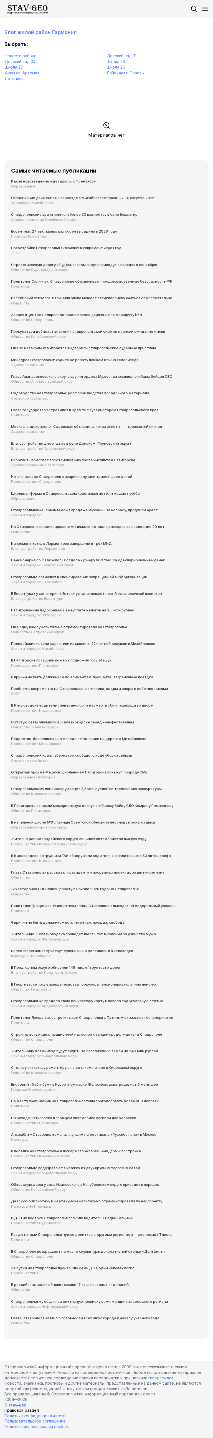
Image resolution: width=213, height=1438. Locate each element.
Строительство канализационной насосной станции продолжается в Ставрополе (86, 1034)
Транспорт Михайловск (32, 202)
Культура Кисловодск (31, 956)
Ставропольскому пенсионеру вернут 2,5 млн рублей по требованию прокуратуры (86, 788)
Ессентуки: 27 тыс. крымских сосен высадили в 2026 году (64, 231)
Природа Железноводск (33, 1089)
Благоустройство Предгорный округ (44, 972)
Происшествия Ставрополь (36, 481)
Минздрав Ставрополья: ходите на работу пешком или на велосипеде (75, 360)
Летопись (14, 78)
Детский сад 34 (20, 61)
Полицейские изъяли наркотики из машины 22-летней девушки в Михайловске (83, 643)
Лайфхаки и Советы (125, 73)
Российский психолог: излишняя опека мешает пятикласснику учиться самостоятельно (91, 298)
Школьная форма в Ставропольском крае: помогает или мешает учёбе (75, 493)
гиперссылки (160, 1378)
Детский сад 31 (121, 55)
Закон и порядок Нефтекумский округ (45, 1306)
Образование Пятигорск (33, 777)
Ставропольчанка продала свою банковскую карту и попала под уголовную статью (87, 1001)
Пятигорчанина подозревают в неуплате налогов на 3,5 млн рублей (73, 610)
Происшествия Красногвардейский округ (49, 844)
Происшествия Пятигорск (34, 665)
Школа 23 (14, 67)
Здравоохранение (27, 365)
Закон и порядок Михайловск (37, 648)
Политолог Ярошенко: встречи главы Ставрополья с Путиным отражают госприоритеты (92, 1017)
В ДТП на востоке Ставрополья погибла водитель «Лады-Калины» (72, 1218)
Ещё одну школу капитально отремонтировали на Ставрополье (69, 627)
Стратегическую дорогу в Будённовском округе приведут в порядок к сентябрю (84, 264)
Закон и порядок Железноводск (40, 939)
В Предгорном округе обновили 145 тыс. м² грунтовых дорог (66, 967)
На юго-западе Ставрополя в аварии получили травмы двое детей (71, 476)
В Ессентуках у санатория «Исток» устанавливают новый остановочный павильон (86, 593)
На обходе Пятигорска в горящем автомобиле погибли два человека (73, 1118)
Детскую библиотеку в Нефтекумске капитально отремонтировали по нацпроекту (86, 1201)
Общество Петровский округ (37, 632)
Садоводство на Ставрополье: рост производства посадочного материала (80, 393)
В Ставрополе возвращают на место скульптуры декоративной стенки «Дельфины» (88, 1251)
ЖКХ (15, 253)
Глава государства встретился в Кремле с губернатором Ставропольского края (84, 410)
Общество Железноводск (35, 727)
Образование (23, 186)
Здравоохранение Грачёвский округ (44, 219)
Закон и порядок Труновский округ (42, 565)
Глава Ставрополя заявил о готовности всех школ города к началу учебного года (85, 1318)
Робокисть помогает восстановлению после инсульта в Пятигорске (73, 460)
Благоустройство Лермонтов (38, 548)
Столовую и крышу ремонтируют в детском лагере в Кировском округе (76, 1067)
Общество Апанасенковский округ (42, 381)
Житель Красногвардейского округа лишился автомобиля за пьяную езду (78, 839)
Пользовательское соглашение (35, 1421)
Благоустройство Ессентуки (37, 598)
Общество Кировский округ (36, 793)
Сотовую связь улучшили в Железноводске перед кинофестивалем (72, 722)
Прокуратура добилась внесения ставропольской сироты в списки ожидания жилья (88, 331)
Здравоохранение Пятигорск (37, 465)
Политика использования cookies (36, 1426)
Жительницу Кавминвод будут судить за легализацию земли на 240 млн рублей (84, 1051)
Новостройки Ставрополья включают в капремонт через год (66, 248)
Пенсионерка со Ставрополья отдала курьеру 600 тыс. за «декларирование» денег (88, 560)
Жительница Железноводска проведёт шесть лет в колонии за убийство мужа (83, 934)
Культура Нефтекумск (31, 1206)
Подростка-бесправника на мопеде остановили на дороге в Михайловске (78, 738)
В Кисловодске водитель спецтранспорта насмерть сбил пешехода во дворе (82, 705)
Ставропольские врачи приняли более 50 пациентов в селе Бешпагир (74, 214)
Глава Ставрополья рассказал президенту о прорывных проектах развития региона (87, 872)
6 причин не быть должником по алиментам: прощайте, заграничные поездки (82, 677)
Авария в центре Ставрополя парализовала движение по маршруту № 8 (76, 314)
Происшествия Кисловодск (36, 710)
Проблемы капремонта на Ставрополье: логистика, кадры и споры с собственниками (89, 688)
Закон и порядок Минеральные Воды (44, 1056)
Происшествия (24, 1273)
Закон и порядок (26, 515)
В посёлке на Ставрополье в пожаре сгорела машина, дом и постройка (76, 1151)
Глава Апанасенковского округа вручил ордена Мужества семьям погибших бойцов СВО (92, 376)
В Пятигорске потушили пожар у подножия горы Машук (61, 660)
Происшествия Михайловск (36, 743)
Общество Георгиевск (31, 989)
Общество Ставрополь (32, 319)
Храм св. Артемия (22, 73)
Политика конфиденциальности (34, 1415)
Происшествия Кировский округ (40, 1156)
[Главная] (28, 8)
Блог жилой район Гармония (40, 32)
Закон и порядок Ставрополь (37, 582)
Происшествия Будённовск (35, 1223)
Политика (20, 286)
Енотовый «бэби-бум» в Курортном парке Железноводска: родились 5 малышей (84, 1084)
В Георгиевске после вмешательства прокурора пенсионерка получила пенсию (83, 984)
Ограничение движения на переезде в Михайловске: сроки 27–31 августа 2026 (82, 198)
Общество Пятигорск (30, 810)
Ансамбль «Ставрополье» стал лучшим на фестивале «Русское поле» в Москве (83, 1134)
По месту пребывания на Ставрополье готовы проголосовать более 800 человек (85, 1101)
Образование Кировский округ (39, 827)
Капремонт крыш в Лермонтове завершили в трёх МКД (61, 543)
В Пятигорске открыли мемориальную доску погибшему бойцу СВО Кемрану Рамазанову (92, 805)
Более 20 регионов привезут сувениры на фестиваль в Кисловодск (72, 951)
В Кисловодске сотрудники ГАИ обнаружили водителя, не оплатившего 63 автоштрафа (91, 855)
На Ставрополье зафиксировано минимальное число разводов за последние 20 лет (87, 526)
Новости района (20, 55)
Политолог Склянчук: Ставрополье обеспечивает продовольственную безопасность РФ (91, 281)
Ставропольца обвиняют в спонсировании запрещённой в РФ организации (79, 577)
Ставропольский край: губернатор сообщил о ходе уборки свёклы (71, 755)
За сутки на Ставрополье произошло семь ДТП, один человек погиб (73, 1268)
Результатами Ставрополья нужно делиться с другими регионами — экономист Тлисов (92, 1234)
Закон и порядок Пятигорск (36, 615)
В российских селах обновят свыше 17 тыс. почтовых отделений (70, 1284)
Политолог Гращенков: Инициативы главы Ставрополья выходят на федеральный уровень (93, 905)
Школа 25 (116, 67)
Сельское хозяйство (30, 398)
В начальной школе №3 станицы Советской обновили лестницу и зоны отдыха (83, 822)
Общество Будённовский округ (39, 269)
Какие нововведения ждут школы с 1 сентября (53, 181)
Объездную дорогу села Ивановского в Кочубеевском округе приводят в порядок (85, 1184)
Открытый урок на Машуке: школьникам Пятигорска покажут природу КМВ (79, 772)
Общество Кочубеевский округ (39, 336)
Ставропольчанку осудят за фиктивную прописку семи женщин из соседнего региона (89, 1301)
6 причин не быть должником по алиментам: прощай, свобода (68, 922)
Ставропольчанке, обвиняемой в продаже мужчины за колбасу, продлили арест (84, 510)
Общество (20, 303)
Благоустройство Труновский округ (43, 448)
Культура (19, 1139)
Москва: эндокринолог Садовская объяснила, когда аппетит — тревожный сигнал (86, 426)
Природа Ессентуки (29, 236)
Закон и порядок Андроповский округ (45, 1006)
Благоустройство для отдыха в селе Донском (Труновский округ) (71, 443)
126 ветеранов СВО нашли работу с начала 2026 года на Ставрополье (75, 889)
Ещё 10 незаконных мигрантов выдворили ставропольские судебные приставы (83, 348)
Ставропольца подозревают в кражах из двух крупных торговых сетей (75, 1168)
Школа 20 (116, 61)
